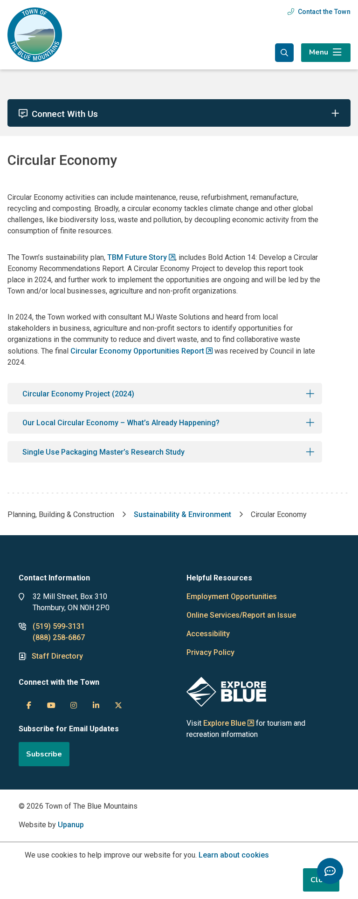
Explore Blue (224, 723)
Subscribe (44, 754)
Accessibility (208, 633)
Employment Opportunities (231, 596)
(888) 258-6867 (59, 637)
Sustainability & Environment (182, 514)
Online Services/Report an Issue (241, 615)
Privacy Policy (210, 652)
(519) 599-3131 (59, 626)
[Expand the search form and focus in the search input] (284, 52)
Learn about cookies (234, 855)
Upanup (71, 824)
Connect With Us (65, 114)
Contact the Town (324, 11)
